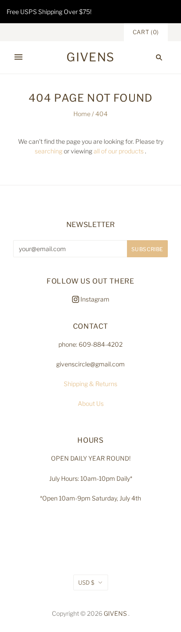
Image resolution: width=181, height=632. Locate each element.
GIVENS (115, 613)
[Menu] (18, 57)
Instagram (94, 299)
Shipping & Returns (90, 383)
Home (81, 113)
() (146, 32)
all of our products (119, 151)
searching (48, 151)
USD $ (86, 582)
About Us (91, 403)
